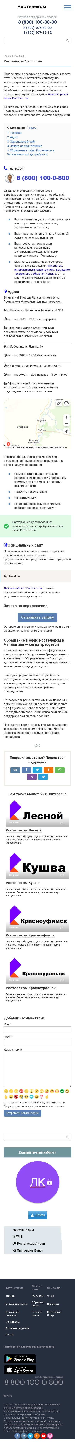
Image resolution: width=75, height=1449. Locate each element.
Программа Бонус (34, 1250)
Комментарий (13, 1049)
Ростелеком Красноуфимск (30, 935)
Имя (8, 1024)
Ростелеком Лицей (34, 1243)
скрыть (32, 128)
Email (8, 1037)
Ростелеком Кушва (23, 883)
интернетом (54, 265)
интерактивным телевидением (34, 269)
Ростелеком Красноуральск (31, 988)
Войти (40, 1215)
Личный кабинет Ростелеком (23, 588)
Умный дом (33, 1230)
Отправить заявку (37, 617)
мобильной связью (43, 273)
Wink (33, 1236)
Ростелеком (31, 6)
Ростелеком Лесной (24, 830)
